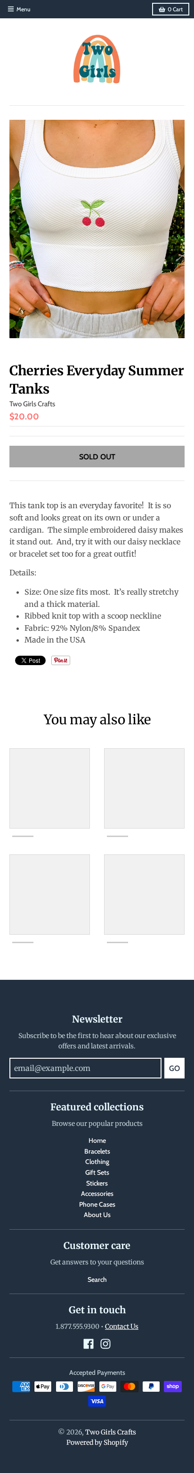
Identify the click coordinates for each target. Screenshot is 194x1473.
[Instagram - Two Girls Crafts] (105, 1343)
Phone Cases (97, 1204)
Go (174, 1068)
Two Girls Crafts (32, 404)
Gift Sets (97, 1172)
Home (97, 1140)
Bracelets (97, 1151)
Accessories (97, 1193)
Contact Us (121, 1326)
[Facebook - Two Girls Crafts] (88, 1343)
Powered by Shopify (97, 1442)
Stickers (97, 1183)
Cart (175, 9)
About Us (97, 1214)
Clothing (97, 1161)
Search (97, 1279)
